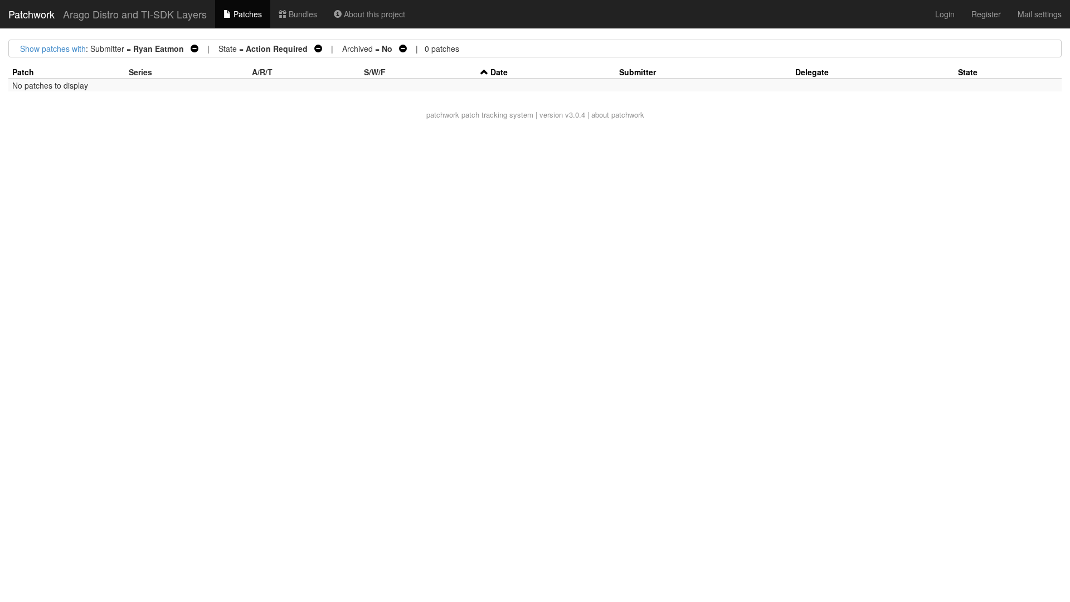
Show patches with (53, 48)
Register (986, 14)
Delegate (812, 71)
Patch (23, 71)
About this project (373, 14)
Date (499, 71)
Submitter (637, 71)
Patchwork (31, 14)
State (967, 71)
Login (945, 14)
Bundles (301, 14)
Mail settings (1040, 14)
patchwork (442, 114)
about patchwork (617, 114)
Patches (246, 14)
